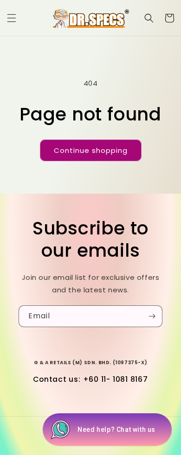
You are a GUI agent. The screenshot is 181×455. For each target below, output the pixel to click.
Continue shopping (91, 150)
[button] (11, 18)
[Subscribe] (152, 316)
